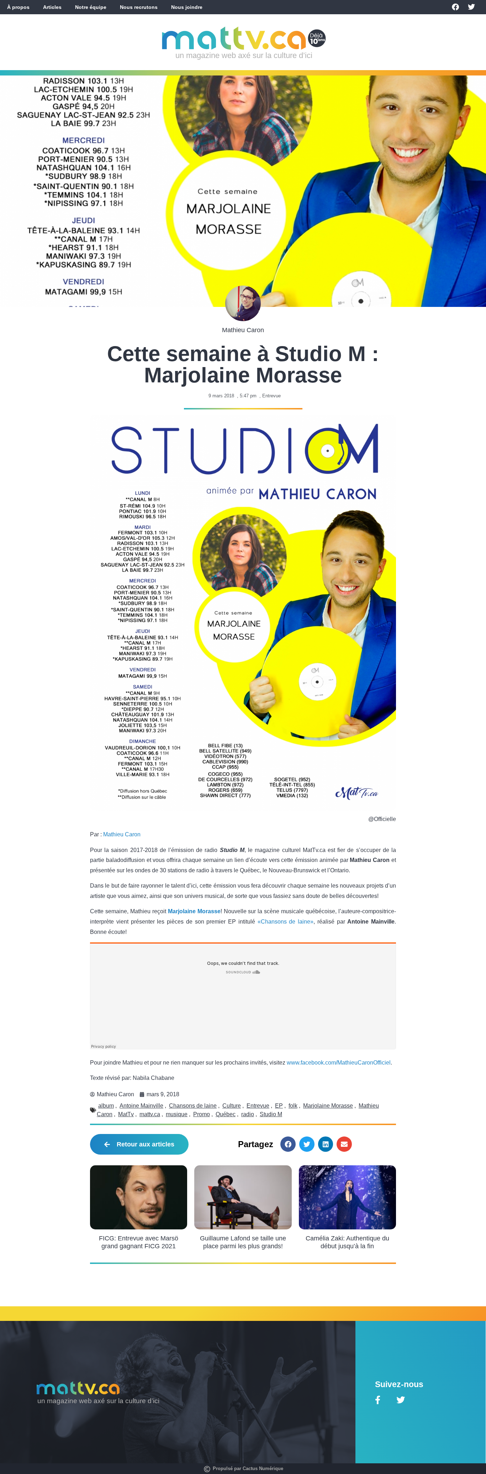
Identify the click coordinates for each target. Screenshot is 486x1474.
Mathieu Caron (122, 834)
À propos (18, 7)
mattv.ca (149, 1114)
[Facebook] (455, 7)
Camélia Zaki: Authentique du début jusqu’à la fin (347, 1242)
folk (293, 1106)
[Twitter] (471, 7)
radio (247, 1114)
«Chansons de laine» (286, 922)
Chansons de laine (193, 1106)
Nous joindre (186, 7)
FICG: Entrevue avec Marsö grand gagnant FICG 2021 (138, 1242)
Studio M (271, 1114)
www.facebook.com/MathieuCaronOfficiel (339, 1063)
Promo (201, 1114)
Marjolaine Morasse (194, 911)
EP (279, 1106)
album (106, 1106)
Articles (52, 7)
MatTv (126, 1114)
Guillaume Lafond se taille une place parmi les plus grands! (243, 1242)
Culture (231, 1106)
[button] (288, 1144)
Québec (226, 1114)
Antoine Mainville (141, 1106)
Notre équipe (90, 7)
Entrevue (271, 395)
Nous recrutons (139, 7)
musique (176, 1114)
